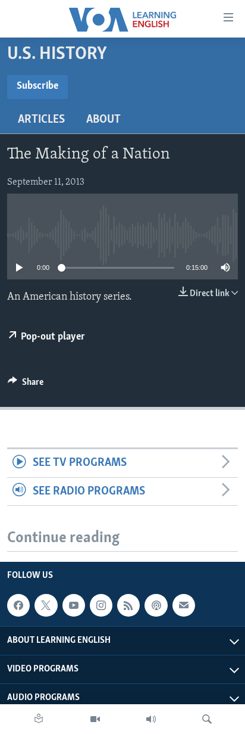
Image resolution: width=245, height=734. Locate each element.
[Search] (207, 719)
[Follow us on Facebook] (18, 605)
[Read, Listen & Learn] (38, 719)
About (103, 120)
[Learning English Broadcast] (151, 719)
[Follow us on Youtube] (73, 605)
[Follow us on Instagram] (101, 605)
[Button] (25, 385)
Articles (41, 120)
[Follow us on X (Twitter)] (45, 605)
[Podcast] (156, 605)
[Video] (95, 719)
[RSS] (128, 605)
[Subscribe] (183, 605)
